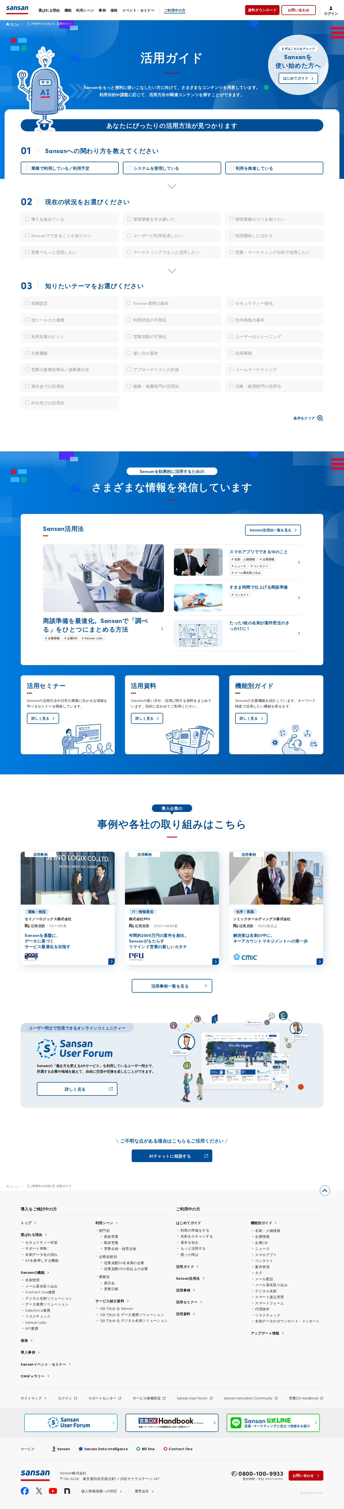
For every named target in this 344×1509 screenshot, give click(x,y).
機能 (68, 10)
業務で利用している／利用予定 (60, 168)
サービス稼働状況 (147, 1398)
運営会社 (142, 1491)
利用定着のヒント (47, 336)
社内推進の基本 (249, 319)
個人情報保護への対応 (99, 1491)
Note (67, 1491)
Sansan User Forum (192, 1398)
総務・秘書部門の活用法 (156, 386)
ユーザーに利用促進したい (158, 235)
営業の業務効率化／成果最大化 (60, 369)
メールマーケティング (256, 369)
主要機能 (39, 353)
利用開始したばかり (254, 235)
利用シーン (85, 10)
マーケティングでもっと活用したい (166, 252)
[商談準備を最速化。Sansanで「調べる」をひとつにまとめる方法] (103, 592)
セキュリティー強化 (254, 303)
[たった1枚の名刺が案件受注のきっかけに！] (237, 633)
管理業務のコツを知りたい (260, 219)
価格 (114, 10)
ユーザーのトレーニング (258, 336)
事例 (102, 10)
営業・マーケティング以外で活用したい (272, 252)
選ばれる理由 (49, 10)
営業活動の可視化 (150, 336)
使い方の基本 (145, 353)
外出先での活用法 (47, 402)
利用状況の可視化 (150, 319)
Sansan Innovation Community (248, 1398)
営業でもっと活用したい (54, 252)
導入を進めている (47, 219)
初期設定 (39, 303)
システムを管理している (156, 168)
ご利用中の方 (174, 10)
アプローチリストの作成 (156, 369)
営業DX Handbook (303, 1398)
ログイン (65, 1398)
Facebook (25, 1491)
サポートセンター (102, 1398)
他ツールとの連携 (47, 319)
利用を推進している (254, 168)
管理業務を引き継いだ (154, 219)
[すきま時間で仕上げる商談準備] (237, 597)
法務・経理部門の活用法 (258, 386)
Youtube (53, 1491)
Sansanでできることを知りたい (61, 235)
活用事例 (243, 353)
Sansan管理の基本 (151, 303)
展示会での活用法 (47, 386)
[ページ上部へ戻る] (325, 1190)
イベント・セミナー (138, 10)
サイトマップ (31, 1398)
